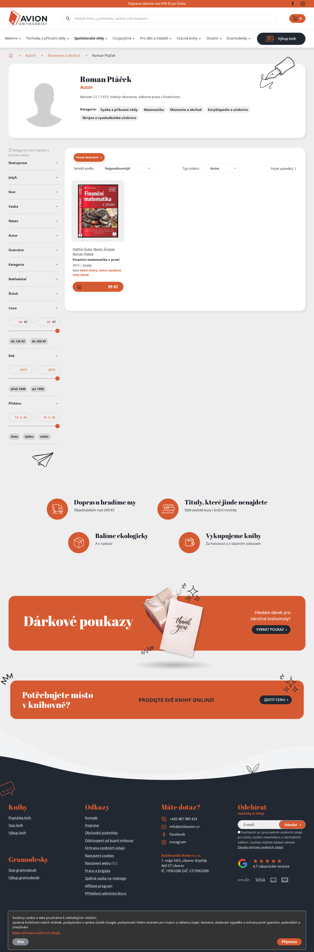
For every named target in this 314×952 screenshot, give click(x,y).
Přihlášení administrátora (105, 893)
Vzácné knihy (187, 38)
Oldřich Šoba (82, 249)
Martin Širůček (103, 249)
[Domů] (11, 55)
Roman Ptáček (83, 254)
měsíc (44, 436)
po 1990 (38, 389)
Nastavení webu (101, 863)
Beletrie (11, 38)
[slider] (57, 331)
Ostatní (212, 38)
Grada (87, 265)
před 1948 (18, 389)
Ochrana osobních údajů (105, 848)
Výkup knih (17, 832)
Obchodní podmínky (101, 832)
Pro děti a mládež (154, 38)
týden (29, 436)
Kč (26, 321)
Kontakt (91, 818)
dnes (14, 436)
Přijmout (289, 941)
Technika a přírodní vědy (46, 38)
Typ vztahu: (191, 168)
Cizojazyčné (122, 38)
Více (20, 941)
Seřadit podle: (84, 168)
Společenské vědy (89, 38)
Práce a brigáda (97, 870)
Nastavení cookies (99, 855)
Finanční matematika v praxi (96, 259)
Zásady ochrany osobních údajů (260, 847)
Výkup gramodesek (24, 877)
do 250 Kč (39, 341)
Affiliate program (98, 886)
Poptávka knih (20, 818)
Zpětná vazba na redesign (105, 878)
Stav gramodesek (22, 870)
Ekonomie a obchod (64, 55)
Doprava (92, 825)
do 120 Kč (18, 341)
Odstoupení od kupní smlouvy (109, 840)
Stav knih (16, 825)
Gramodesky (237, 38)
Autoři (30, 55)
